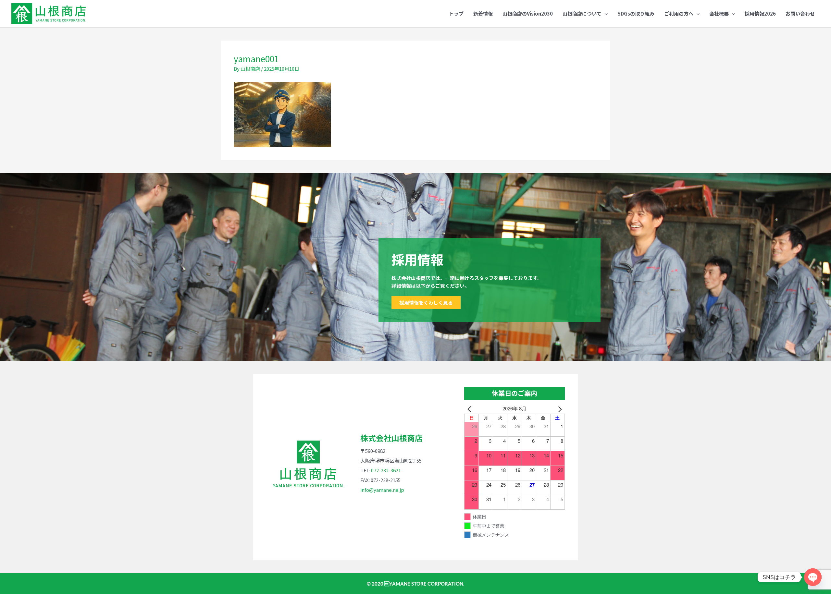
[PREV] (470, 408)
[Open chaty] (813, 577)
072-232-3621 (386, 470)
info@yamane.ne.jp (382, 489)
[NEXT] (558, 408)
